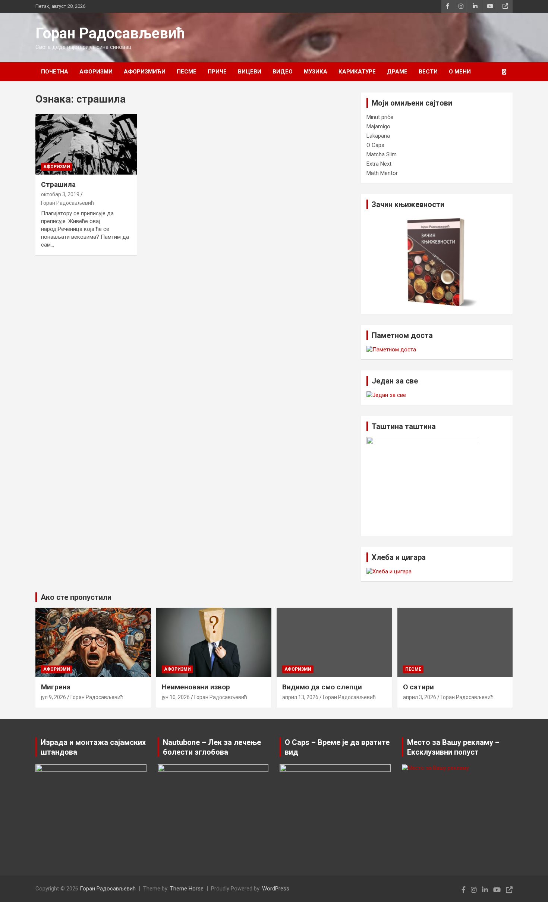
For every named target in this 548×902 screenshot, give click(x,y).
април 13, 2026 (300, 697)
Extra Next (378, 163)
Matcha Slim (381, 154)
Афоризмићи (145, 71)
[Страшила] (86, 144)
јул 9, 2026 (53, 697)
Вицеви (249, 71)
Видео (283, 71)
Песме (186, 71)
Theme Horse (187, 888)
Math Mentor (382, 173)
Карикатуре (357, 71)
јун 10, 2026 (176, 697)
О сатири (418, 687)
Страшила (58, 184)
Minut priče (379, 117)
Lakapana (378, 135)
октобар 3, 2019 (60, 194)
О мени (460, 71)
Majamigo (378, 126)
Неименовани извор (196, 687)
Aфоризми (96, 71)
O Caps (375, 145)
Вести (428, 71)
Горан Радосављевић (110, 33)
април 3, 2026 (419, 697)
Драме (397, 71)
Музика (315, 71)
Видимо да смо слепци (322, 687)
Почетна (54, 71)
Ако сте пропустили (76, 597)
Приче (217, 71)
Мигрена (55, 687)
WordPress (275, 888)
